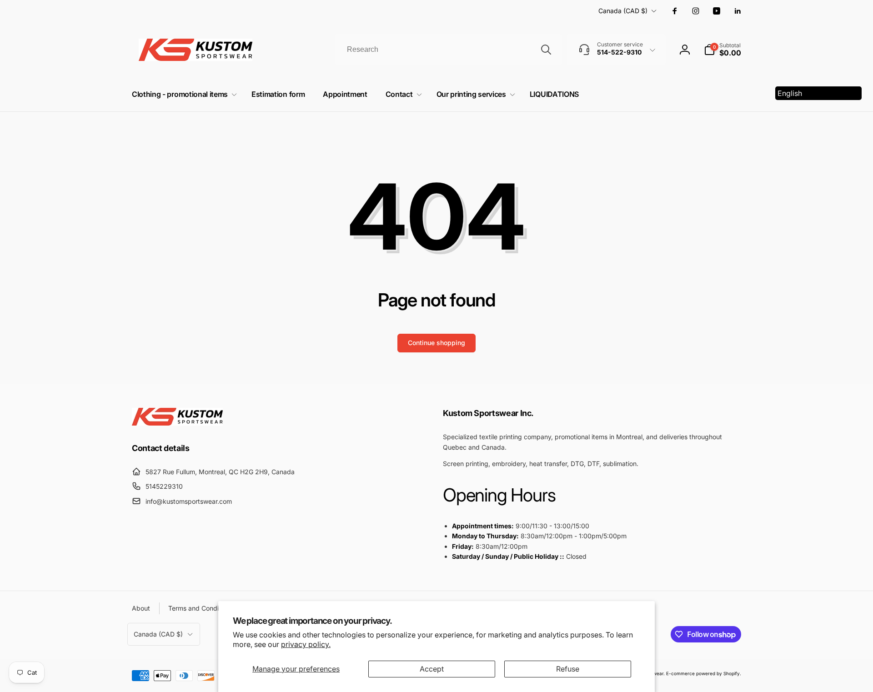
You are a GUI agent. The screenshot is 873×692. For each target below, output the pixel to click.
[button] (722, 49)
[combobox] (448, 49)
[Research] (546, 49)
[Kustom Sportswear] (177, 422)
